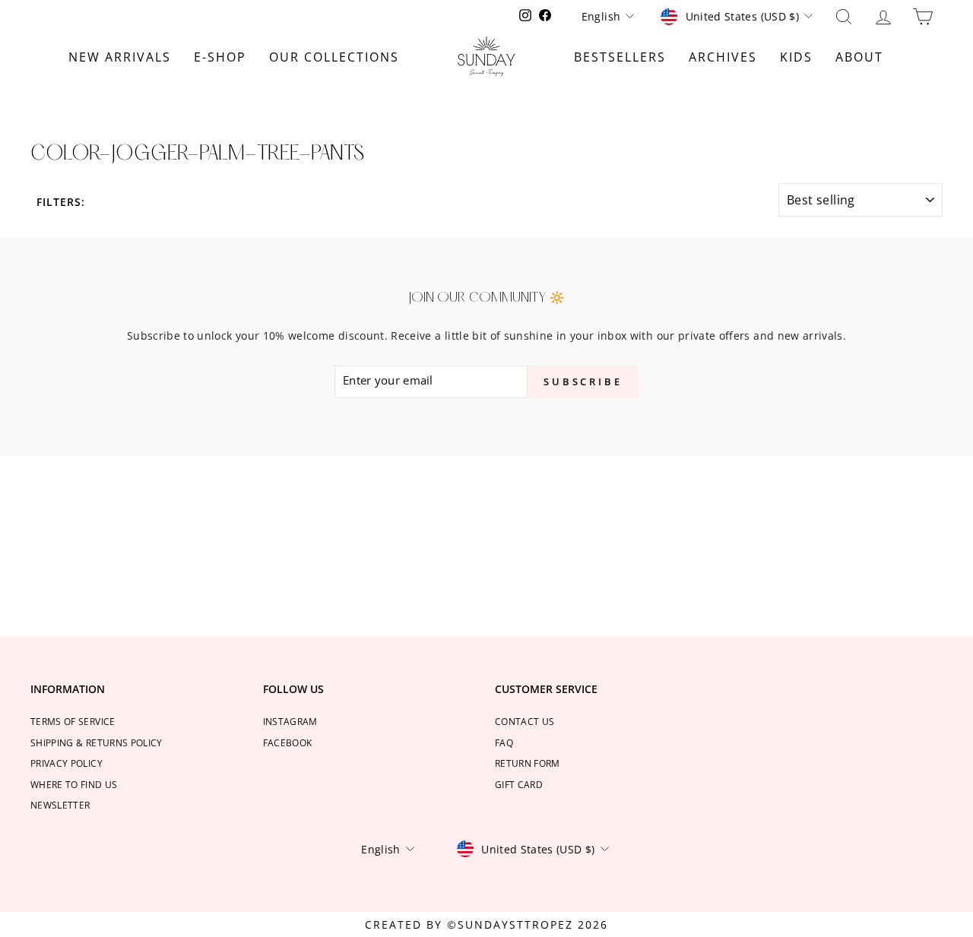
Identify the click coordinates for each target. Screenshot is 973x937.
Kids (796, 57)
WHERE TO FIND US (74, 784)
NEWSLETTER (60, 805)
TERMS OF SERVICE (73, 721)
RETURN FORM (527, 763)
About (859, 57)
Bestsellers (620, 57)
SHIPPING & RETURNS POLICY (96, 742)
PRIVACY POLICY (66, 763)
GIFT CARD (519, 784)
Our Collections (334, 57)
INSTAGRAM (290, 721)
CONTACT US (525, 721)
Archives (723, 57)
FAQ (504, 742)
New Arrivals (119, 57)
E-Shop (220, 57)
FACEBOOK (287, 742)
